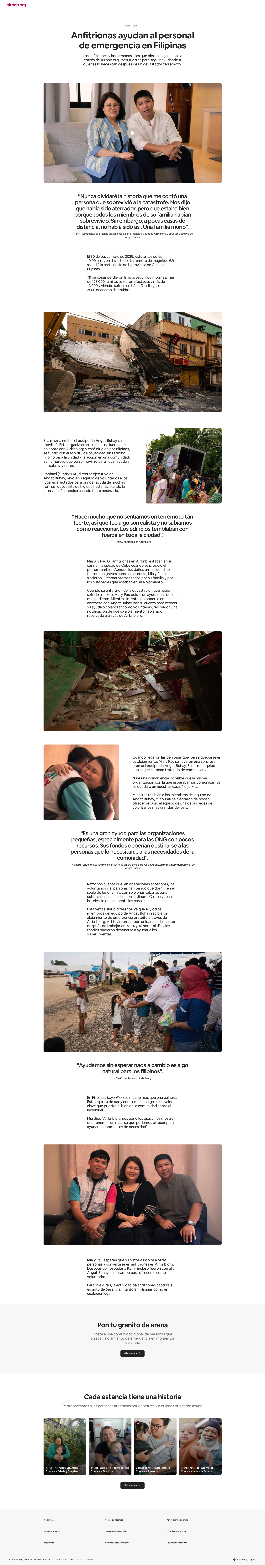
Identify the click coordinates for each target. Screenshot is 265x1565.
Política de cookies (85, 1559)
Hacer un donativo (52, 1531)
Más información (132, 1353)
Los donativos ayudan (177, 1542)
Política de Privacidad (64, 1559)
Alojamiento (49, 1520)
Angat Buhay (106, 440)
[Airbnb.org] (68, 5)
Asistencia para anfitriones (117, 1542)
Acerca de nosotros (114, 1520)
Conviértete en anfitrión (116, 1531)
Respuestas (49, 1542)
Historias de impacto (176, 1531)
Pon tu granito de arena (177, 1520)
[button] (133, 133)
